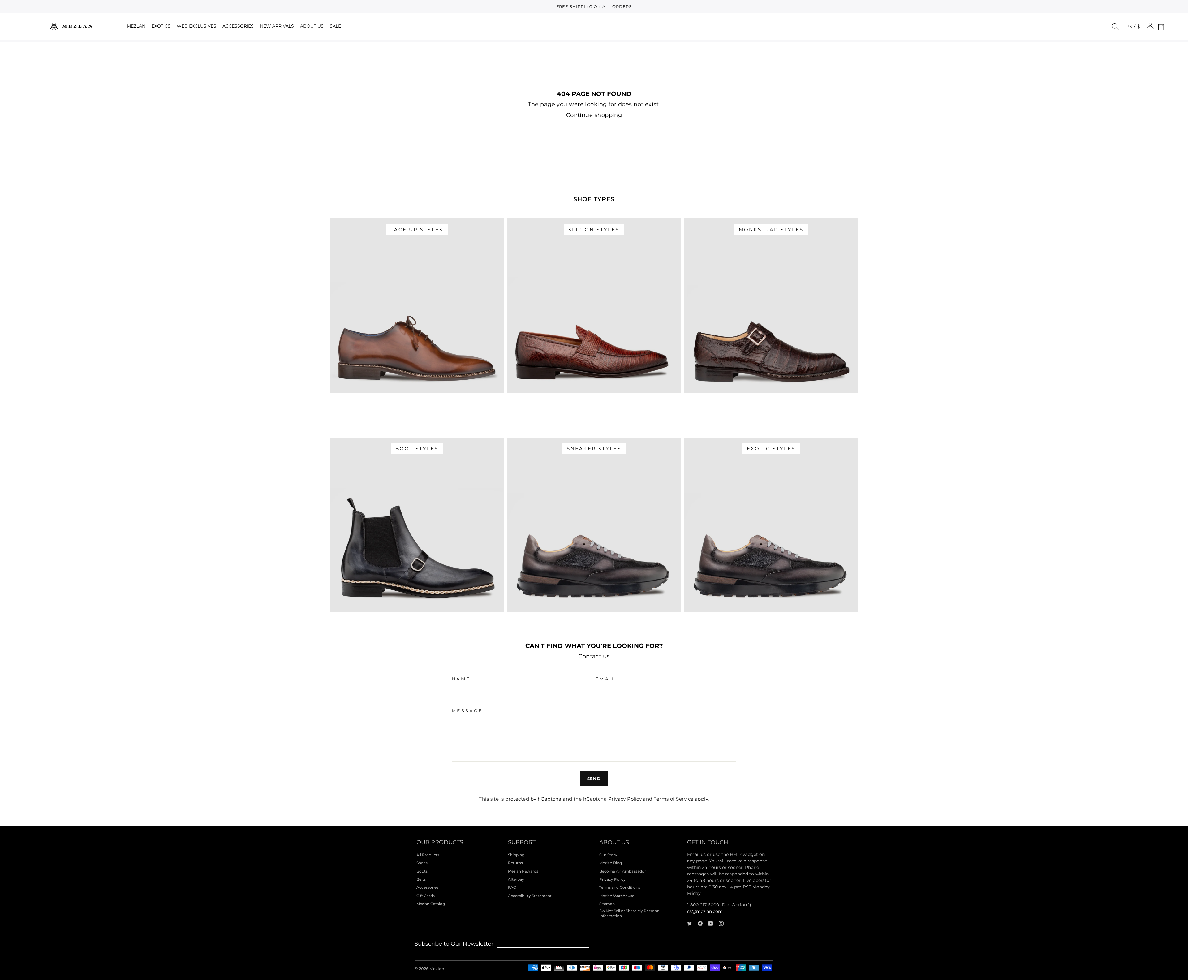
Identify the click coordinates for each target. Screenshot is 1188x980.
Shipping (516, 855)
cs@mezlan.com (705, 911)
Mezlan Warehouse (616, 895)
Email (606, 679)
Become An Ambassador (622, 871)
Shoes (422, 863)
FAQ (512, 887)
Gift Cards (425, 895)
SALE (335, 26)
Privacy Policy (625, 799)
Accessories (427, 887)
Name (461, 679)
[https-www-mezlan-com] (71, 26)
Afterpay (516, 879)
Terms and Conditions (619, 887)
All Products (427, 855)
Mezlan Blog (610, 863)
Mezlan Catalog (430, 903)
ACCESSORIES (238, 26)
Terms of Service (673, 799)
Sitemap (607, 903)
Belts (421, 879)
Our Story (608, 855)
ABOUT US (312, 26)
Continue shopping (594, 115)
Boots (422, 871)
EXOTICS (161, 26)
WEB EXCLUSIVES (196, 26)
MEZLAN (136, 26)
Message (467, 711)
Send (594, 778)
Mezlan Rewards (523, 871)
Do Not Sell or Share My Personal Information (629, 913)
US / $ (1132, 26)
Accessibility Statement (530, 895)
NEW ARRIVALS (277, 26)
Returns (515, 863)
